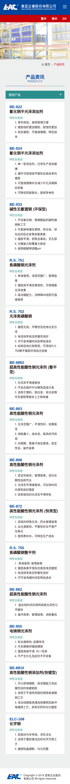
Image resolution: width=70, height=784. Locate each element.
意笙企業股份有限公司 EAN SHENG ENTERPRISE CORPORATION (29, 7)
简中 (54, 19)
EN (64, 19)
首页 (47, 64)
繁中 (43, 19)
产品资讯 (59, 64)
